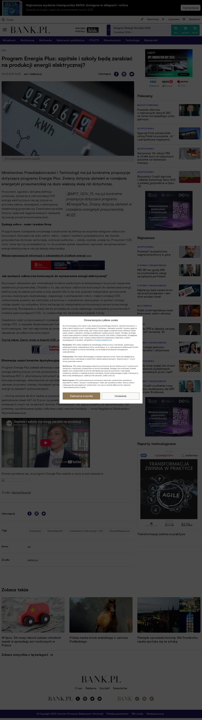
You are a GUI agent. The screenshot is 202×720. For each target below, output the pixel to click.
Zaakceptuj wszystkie (81, 396)
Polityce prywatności (103, 340)
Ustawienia (120, 396)
